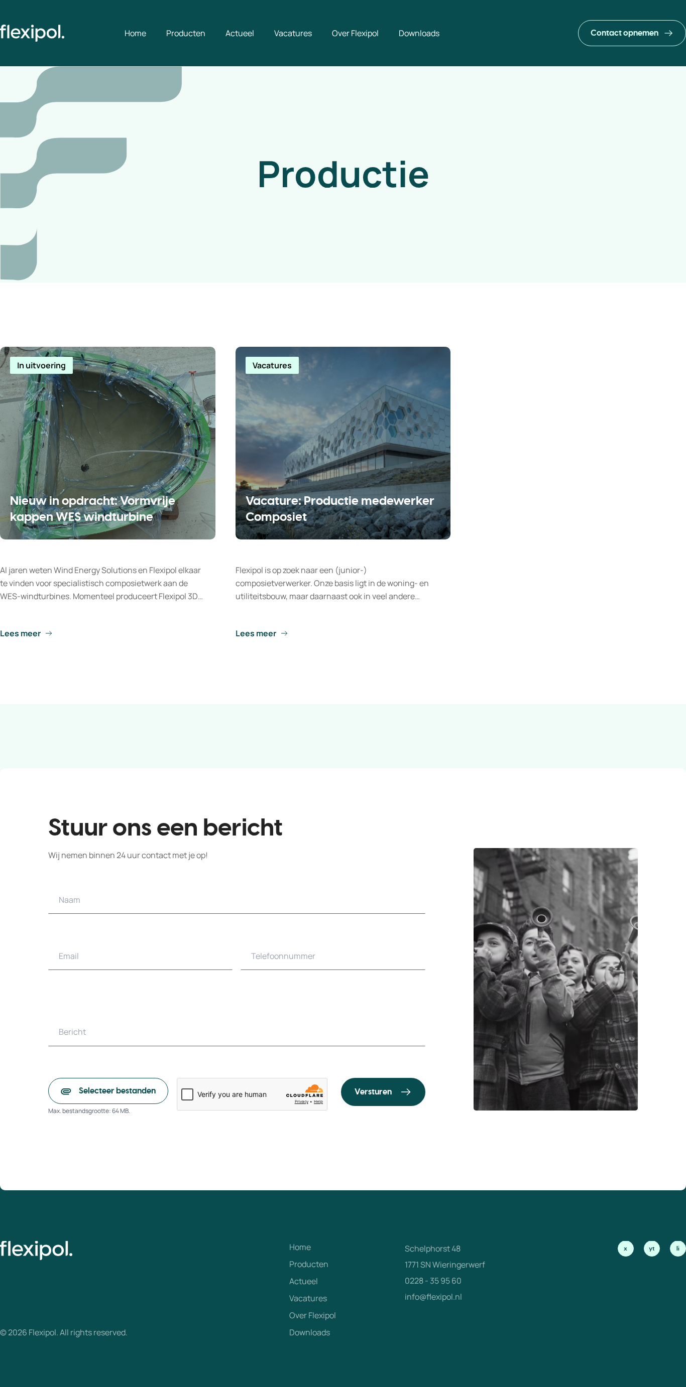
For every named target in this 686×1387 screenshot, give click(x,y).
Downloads (309, 1332)
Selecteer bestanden (117, 1091)
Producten (308, 1264)
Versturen (373, 1092)
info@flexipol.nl (433, 1296)
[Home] (32, 33)
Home (300, 1247)
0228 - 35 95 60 (433, 1280)
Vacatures (308, 1298)
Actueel (303, 1281)
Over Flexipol (312, 1315)
